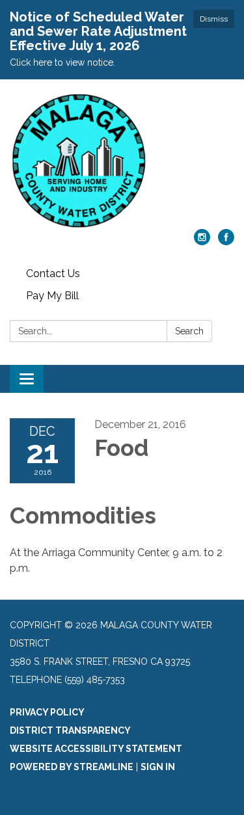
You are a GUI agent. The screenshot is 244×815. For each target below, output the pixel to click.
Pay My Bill (52, 295)
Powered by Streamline (71, 767)
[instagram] (202, 241)
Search (189, 331)
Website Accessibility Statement (96, 748)
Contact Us (53, 273)
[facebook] (226, 241)
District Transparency (70, 730)
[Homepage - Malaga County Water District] (122, 160)
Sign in (158, 767)
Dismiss (214, 18)
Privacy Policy (47, 712)
